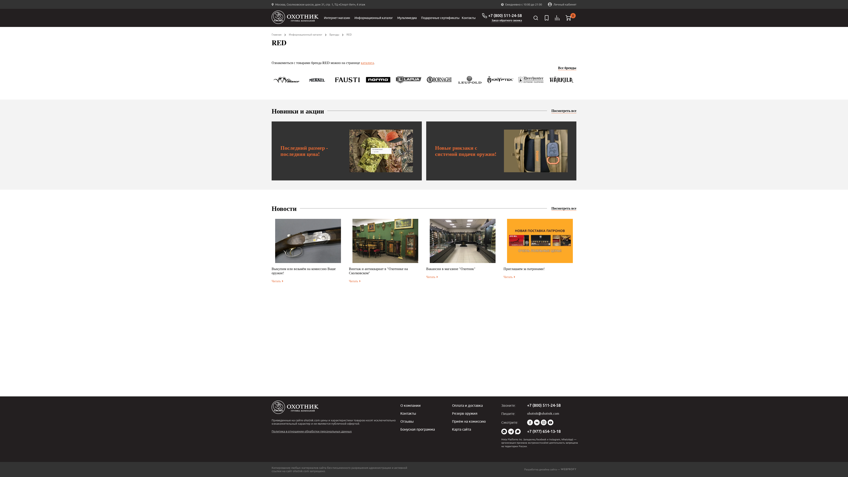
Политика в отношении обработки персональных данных (312, 431)
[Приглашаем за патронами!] (540, 241)
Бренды (334, 34)
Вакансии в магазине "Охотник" (450, 269)
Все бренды (567, 67)
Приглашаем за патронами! (524, 269)
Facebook (530, 422)
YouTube (550, 422)
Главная (277, 34)
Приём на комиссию (469, 421)
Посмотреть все (563, 110)
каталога (367, 62)
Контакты (469, 18)
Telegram (511, 431)
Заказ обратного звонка (507, 20)
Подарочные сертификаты (440, 18)
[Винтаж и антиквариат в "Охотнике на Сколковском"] (385, 241)
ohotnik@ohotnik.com (543, 414)
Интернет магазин (337, 18)
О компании (410, 405)
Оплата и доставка (467, 405)
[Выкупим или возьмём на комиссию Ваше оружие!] (308, 241)
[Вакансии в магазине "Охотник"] (462, 241)
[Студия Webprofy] (568, 469)
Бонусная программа (417, 429)
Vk (537, 422)
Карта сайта (461, 429)
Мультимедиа (407, 18)
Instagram (544, 422)
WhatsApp (504, 431)
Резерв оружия (464, 413)
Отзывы (407, 421)
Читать (276, 281)
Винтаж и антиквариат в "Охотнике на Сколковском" (378, 271)
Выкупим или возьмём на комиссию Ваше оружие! (304, 271)
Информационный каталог (373, 18)
